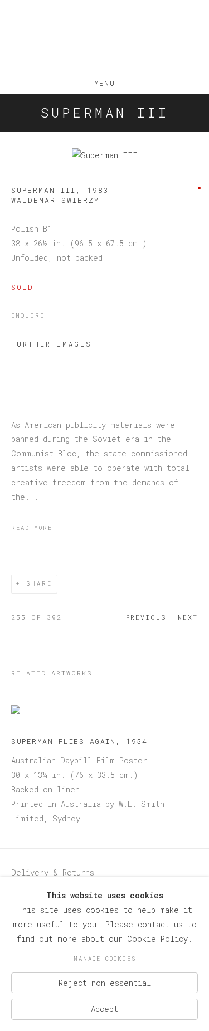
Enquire (28, 315)
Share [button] (39, 583)
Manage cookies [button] (105, 958)
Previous (146, 617)
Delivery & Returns (52, 872)
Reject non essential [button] (105, 982)
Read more (31, 528)
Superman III (105, 112)
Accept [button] (104, 1009)
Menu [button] (104, 81)
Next (188, 617)
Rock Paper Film (104, 38)
